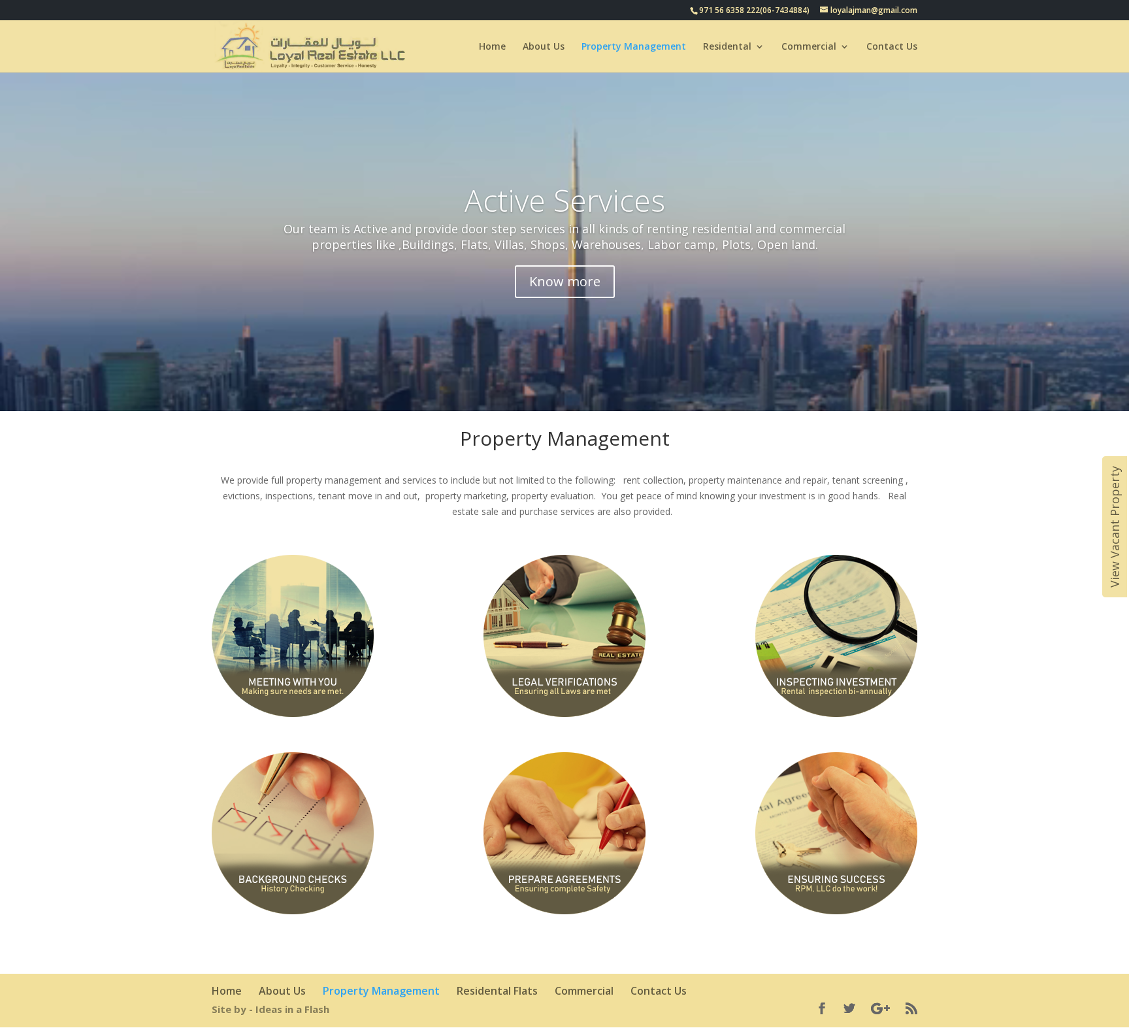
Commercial (808, 47)
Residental (727, 47)
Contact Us (891, 47)
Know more (564, 281)
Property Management (633, 47)
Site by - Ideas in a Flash (270, 1009)
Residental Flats (497, 991)
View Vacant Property (1114, 527)
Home (492, 47)
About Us (543, 47)
